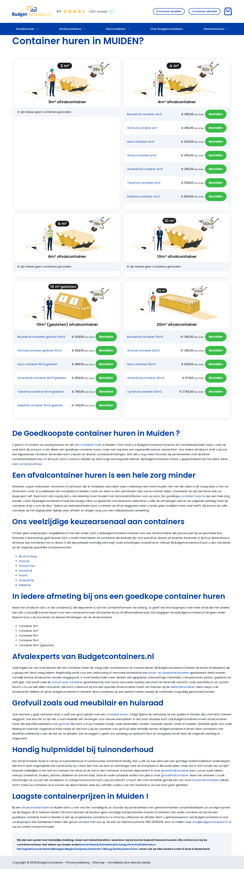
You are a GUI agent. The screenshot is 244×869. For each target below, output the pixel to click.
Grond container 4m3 (141, 155)
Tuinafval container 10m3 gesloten (41, 392)
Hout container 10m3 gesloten (38, 364)
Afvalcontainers (70, 29)
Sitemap (98, 862)
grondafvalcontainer (175, 775)
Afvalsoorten (25, 29)
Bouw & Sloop (28, 556)
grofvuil (64, 724)
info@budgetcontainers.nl (210, 822)
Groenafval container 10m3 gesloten (42, 378)
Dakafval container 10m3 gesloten (40, 405)
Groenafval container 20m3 (145, 378)
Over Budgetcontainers (166, 29)
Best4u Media (141, 862)
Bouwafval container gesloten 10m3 (41, 337)
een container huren (88, 445)
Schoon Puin (27, 566)
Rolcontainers (115, 29)
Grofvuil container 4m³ (142, 128)
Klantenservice (214, 29)
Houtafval (25, 571)
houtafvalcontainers (205, 780)
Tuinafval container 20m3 (144, 392)
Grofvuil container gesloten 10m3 (40, 350)
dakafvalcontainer (182, 687)
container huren (191, 496)
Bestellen (216, 114)
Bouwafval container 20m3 (145, 337)
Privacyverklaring (77, 862)
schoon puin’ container (67, 682)
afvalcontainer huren (36, 807)
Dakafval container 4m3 (143, 196)
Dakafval (24, 585)
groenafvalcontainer (175, 770)
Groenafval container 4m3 (145, 169)
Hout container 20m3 (141, 364)
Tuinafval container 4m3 (143, 183)
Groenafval (26, 580)
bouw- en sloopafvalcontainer (169, 673)
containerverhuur (30, 464)
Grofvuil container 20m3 (143, 350)
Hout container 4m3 (140, 142)
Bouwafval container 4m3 (144, 114)
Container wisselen (168, 11)
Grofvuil (24, 561)
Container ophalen (204, 11)
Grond (23, 575)
